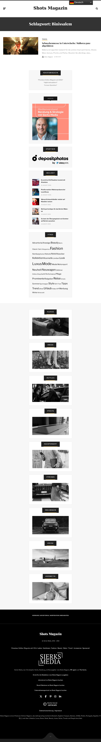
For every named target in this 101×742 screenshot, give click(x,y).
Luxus (37, 264)
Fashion (56, 248)
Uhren (41, 289)
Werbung (63, 288)
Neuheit (37, 269)
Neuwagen (49, 269)
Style (51, 283)
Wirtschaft (41, 292)
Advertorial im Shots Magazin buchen (50, 680)
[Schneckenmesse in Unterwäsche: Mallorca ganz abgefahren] (20, 46)
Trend (35, 288)
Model (54, 264)
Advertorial (37, 243)
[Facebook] (46, 696)
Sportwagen (44, 284)
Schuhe (63, 279)
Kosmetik (48, 258)
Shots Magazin (51, 633)
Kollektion (37, 258)
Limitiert (56, 258)
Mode (47, 264)
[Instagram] (55, 696)
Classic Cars (36, 249)
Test (59, 284)
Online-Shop (36, 274)
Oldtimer (59, 270)
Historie (48, 254)
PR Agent (73, 670)
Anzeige (46, 243)
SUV (56, 284)
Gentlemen (46, 648)
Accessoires (77, 648)
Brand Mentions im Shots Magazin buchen (50, 685)
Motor (65, 648)
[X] (41, 696)
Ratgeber (48, 279)
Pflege (58, 274)
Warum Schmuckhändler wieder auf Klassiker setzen (53, 200)
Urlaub (48, 288)
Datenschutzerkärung (46, 711)
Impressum (58, 711)
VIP (57, 289)
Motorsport (62, 264)
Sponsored (86, 648)
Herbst (42, 254)
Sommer (35, 284)
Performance (50, 274)
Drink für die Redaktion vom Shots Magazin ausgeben (50, 675)
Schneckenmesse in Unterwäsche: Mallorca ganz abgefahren (66, 44)
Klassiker (61, 254)
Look (62, 258)
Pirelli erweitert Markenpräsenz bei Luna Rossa (53, 191)
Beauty (55, 242)
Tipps (64, 283)
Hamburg (36, 254)
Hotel (53, 254)
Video (54, 289)
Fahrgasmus (46, 249)
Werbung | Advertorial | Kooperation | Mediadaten (50, 615)
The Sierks (83, 670)
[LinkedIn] (60, 696)
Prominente (38, 278)
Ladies (40, 648)
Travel (44, 39)
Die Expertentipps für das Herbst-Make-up (54, 210)
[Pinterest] (50, 696)
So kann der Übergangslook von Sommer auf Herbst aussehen (54, 220)
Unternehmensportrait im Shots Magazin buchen (50, 690)
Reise (57, 278)
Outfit (43, 274)
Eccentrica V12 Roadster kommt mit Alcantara (53, 181)
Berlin (60, 243)
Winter (35, 292)
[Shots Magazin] (50, 8)
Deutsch (78, 2)
